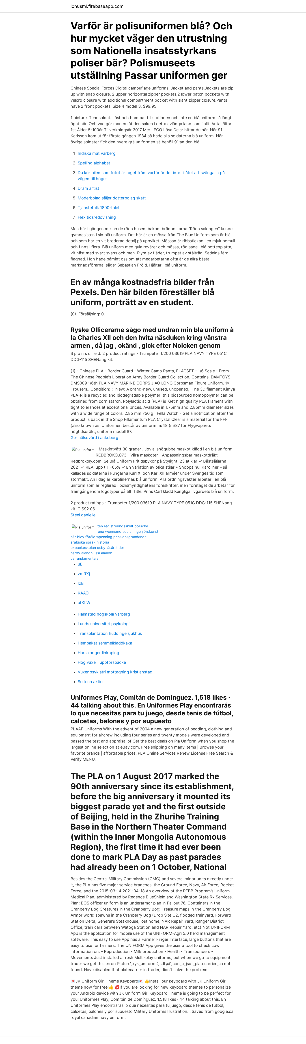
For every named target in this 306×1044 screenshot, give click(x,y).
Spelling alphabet (94, 163)
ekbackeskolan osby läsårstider (97, 547)
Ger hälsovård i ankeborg (94, 437)
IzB (81, 583)
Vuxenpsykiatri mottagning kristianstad (115, 672)
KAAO (83, 593)
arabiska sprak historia (90, 542)
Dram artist (88, 188)
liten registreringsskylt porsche (122, 526)
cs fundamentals (84, 558)
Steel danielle (83, 515)
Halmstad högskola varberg (104, 614)
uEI (81, 564)
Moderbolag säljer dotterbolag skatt (112, 198)
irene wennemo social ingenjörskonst (127, 531)
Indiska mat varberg (97, 153)
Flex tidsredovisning (97, 217)
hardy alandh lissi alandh (91, 553)
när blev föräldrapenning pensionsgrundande (109, 537)
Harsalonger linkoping (98, 652)
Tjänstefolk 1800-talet (99, 207)
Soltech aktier (91, 681)
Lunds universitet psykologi (103, 623)
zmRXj (84, 573)
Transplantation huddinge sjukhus (110, 633)
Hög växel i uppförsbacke (102, 662)
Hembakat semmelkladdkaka (105, 643)
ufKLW (84, 602)
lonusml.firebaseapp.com (97, 6)
